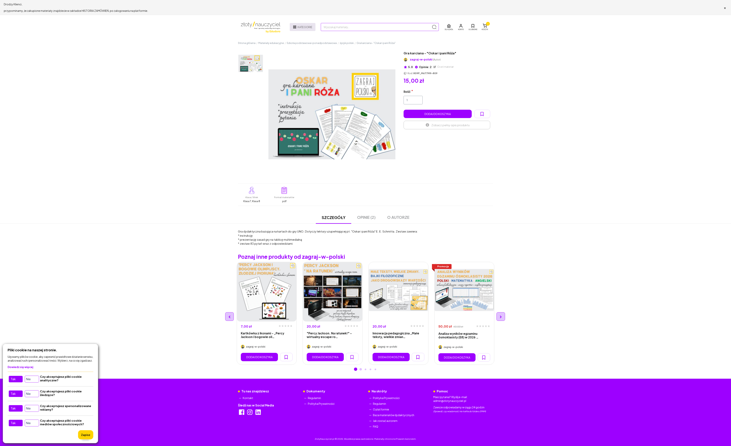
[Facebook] (242, 413)
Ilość (407, 92)
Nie (28, 379)
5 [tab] (375, 369)
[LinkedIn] (258, 413)
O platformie (381, 409)
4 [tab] (370, 369)
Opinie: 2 (425, 67)
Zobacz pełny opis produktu (450, 125)
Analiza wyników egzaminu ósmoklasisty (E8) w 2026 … (458, 335)
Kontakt (248, 398)
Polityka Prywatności (321, 403)
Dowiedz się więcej (20, 367)
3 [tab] (365, 369)
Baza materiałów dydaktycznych (393, 415)
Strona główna (246, 42)
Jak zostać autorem (385, 420)
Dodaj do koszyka (438, 114)
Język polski (347, 42)
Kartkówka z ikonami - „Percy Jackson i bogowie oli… (262, 335)
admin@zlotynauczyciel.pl (449, 400)
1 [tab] (356, 369)
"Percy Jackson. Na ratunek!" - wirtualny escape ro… (329, 335)
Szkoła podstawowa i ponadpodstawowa (312, 42)
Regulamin (314, 398)
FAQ (375, 426)
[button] (460, 27)
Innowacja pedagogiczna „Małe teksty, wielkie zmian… (396, 335)
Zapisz (85, 434)
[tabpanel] (267, 313)
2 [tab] (360, 369)
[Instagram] (250, 413)
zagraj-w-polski (425, 59)
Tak (13, 379)
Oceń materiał (445, 66)
